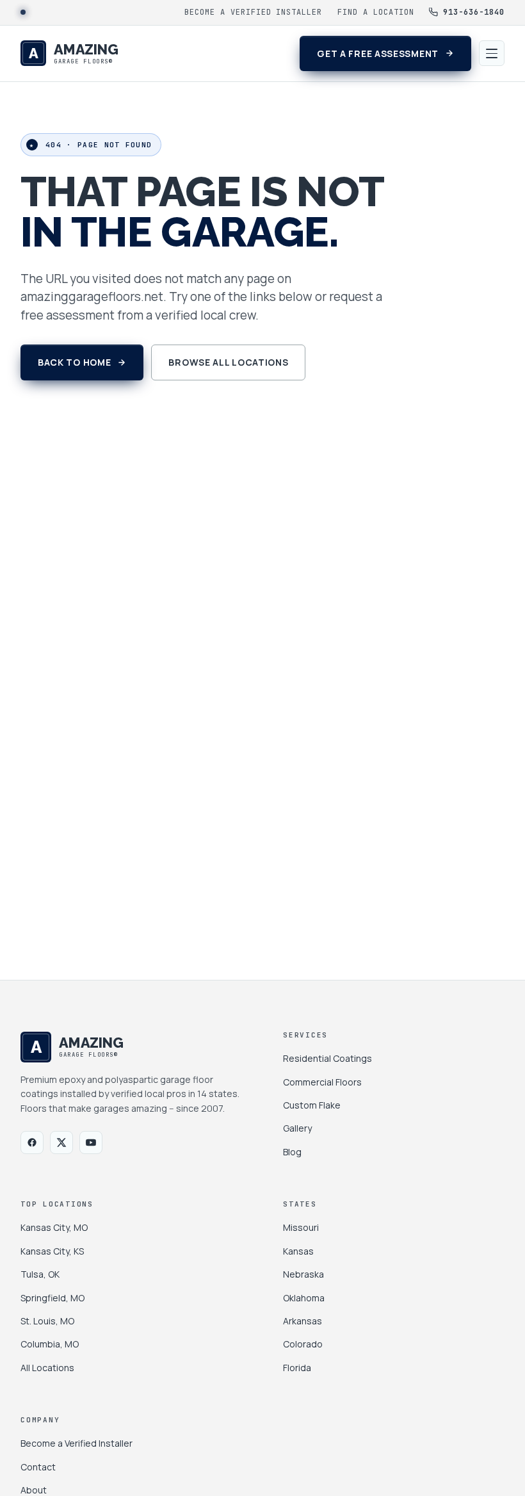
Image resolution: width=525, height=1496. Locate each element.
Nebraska (303, 1274)
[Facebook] (32, 1142)
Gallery (297, 1128)
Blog (292, 1152)
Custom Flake (312, 1105)
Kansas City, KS (52, 1251)
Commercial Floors (322, 1082)
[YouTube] (90, 1142)
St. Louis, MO (47, 1321)
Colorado (303, 1344)
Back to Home (74, 362)
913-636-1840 (474, 12)
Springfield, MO (52, 1298)
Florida (297, 1368)
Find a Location (375, 12)
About (33, 1490)
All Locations (47, 1368)
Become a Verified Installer (253, 12)
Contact (38, 1467)
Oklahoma (304, 1298)
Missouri (301, 1227)
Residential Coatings (327, 1058)
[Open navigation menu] (492, 53)
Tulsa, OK (40, 1274)
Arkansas (302, 1321)
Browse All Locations (228, 362)
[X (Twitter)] (61, 1142)
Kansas (298, 1251)
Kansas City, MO (54, 1227)
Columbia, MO (49, 1344)
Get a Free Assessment (378, 53)
